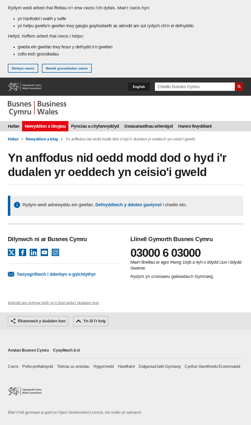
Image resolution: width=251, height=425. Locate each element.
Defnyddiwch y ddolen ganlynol (128, 204)
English (139, 87)
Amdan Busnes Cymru (28, 350)
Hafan (13, 126)
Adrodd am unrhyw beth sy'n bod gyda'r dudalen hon (53, 303)
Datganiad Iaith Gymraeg (159, 366)
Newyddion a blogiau (45, 126)
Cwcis (13, 366)
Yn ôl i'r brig (94, 321)
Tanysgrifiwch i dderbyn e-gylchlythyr (56, 274)
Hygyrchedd (103, 366)
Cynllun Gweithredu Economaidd (212, 366)
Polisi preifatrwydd (37, 366)
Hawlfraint (126, 366)
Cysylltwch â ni (66, 350)
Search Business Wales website (239, 86)
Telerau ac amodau (73, 366)
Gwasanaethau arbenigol (148, 126)
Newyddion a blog (42, 139)
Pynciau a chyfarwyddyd (95, 126)
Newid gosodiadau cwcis (67, 68)
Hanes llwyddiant (195, 126)
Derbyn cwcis (23, 68)
